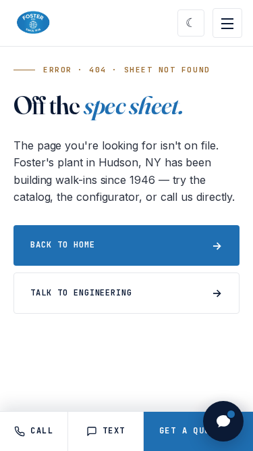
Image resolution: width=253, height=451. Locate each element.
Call (41, 430)
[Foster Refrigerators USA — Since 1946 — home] (32, 23)
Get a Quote (198, 431)
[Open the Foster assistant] (223, 421)
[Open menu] (227, 23)
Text (114, 430)
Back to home (62, 244)
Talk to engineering (81, 292)
